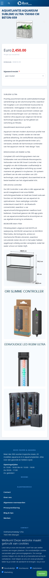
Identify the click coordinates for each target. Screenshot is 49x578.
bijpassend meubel (11, 71)
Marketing (8, 572)
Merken (7, 518)
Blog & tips (8, 513)
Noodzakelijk (9, 568)
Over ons (8, 497)
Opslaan (42, 573)
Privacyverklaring (12, 507)
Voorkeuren (23, 568)
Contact (7, 492)
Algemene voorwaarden (14, 502)
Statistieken (37, 568)
